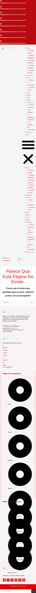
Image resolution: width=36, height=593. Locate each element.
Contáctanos (30, 102)
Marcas (28, 48)
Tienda (28, 97)
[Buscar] (33, 591)
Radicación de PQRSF (31, 118)
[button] (28, 152)
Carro (31, 80)
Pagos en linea (29, 252)
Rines (28, 92)
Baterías (28, 95)
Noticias (28, 100)
